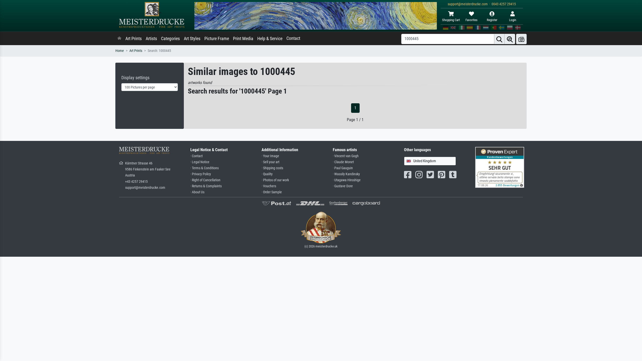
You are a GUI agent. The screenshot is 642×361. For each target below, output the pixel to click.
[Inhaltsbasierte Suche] (510, 39)
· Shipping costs (272, 168)
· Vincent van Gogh (346, 156)
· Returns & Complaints (206, 186)
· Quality (267, 174)
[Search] (499, 39)
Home (119, 51)
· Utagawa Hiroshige (347, 180)
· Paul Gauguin (343, 168)
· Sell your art (270, 162)
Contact (293, 38)
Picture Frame (216, 38)
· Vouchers (269, 186)
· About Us (197, 192)
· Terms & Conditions (204, 168)
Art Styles (192, 38)
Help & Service (269, 38)
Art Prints (133, 38)
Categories (170, 38)
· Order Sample (272, 192)
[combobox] (430, 161)
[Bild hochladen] (521, 39)
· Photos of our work (275, 180)
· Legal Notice (199, 162)
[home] (119, 38)
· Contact (196, 156)
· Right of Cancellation (205, 180)
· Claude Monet (343, 162)
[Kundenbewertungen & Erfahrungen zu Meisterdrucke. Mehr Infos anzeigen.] (499, 167)
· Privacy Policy (200, 174)
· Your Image (270, 156)
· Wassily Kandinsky (346, 174)
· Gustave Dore (343, 186)
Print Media (243, 38)
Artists (151, 38)
